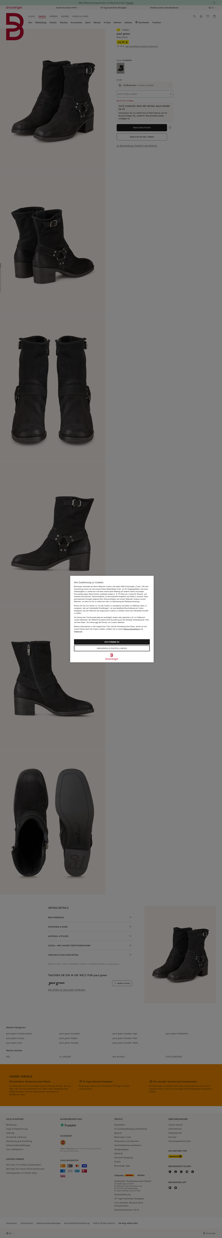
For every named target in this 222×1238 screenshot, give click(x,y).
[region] (112, 619)
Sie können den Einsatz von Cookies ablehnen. (105, 622)
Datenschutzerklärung (131, 629)
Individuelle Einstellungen (112, 648)
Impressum (78, 631)
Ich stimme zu (111, 642)
